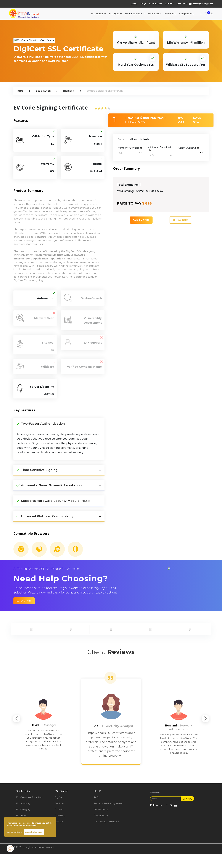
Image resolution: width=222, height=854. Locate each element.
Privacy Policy (101, 815)
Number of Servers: (128, 147)
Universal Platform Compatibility (47, 516)
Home (19, 91)
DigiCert (68, 91)
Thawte (59, 809)
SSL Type (114, 13)
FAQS (143, 4)
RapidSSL (60, 815)
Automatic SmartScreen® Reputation (51, 485)
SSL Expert (21, 815)
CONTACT (182, 4)
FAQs (97, 797)
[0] (205, 14)
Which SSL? (154, 13)
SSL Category (23, 809)
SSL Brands (97, 13)
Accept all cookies (33, 832)
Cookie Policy (101, 809)
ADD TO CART (141, 219)
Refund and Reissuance (106, 821)
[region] (30, 827)
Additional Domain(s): (159, 147)
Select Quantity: (187, 147)
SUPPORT (170, 4)
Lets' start (24, 600)
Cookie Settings (14, 832)
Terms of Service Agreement (109, 803)
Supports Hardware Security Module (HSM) (55, 501)
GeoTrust (59, 803)
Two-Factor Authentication (43, 423)
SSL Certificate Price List (29, 797)
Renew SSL (170, 13)
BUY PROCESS (155, 4)
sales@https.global (203, 4)
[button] (140, 147)
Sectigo (59, 821)
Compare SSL (186, 13)
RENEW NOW (180, 220)
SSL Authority (23, 803)
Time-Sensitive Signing (39, 470)
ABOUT (135, 4)
